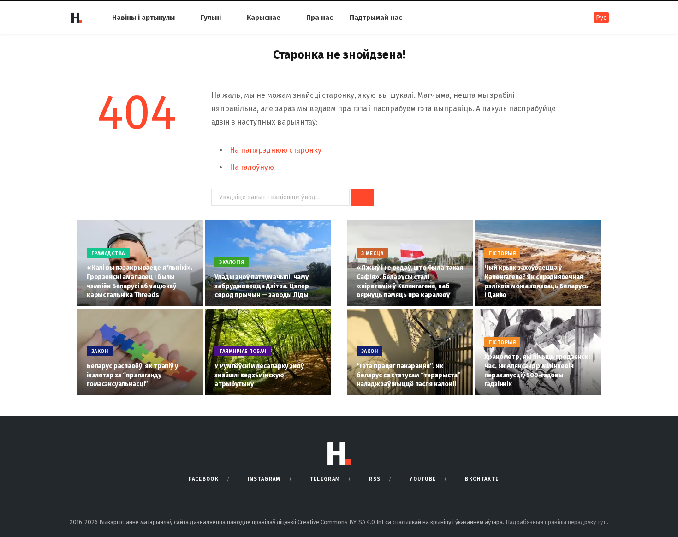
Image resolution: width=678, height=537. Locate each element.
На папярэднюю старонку (275, 150)
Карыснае (263, 17)
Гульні (211, 17)
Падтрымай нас (376, 17)
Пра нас (319, 17)
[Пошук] (574, 17)
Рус (601, 18)
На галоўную (252, 167)
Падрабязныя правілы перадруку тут (556, 522)
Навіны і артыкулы (143, 17)
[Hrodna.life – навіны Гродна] (76, 18)
